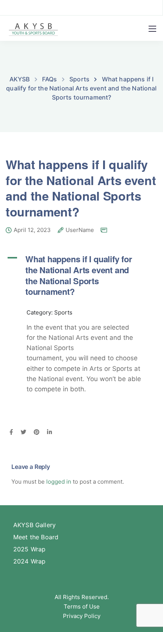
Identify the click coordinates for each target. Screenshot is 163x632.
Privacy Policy (81, 616)
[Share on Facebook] (11, 432)
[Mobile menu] (152, 29)
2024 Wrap (29, 561)
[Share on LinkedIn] (49, 432)
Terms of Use (82, 606)
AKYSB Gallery (34, 525)
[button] (81, 275)
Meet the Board (35, 537)
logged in (58, 481)
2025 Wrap (29, 549)
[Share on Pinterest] (36, 432)
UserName (80, 230)
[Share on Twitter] (23, 432)
